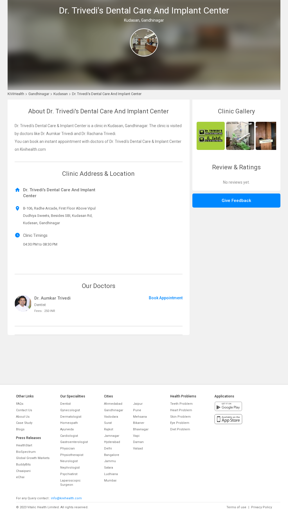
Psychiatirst (68, 474)
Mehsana (140, 417)
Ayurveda (67, 429)
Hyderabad (112, 442)
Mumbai (110, 480)
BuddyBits (23, 464)
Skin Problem (180, 417)
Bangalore (111, 455)
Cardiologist (69, 436)
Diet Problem (180, 429)
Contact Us (24, 410)
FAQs (19, 404)
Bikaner (138, 423)
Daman (138, 442)
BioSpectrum (26, 452)
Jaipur (138, 404)
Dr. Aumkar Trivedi (52, 298)
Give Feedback (236, 200)
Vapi (136, 436)
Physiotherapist (71, 455)
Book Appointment (166, 298)
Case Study (24, 423)
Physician (67, 448)
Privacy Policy (261, 507)
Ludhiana (111, 474)
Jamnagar (111, 436)
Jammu (110, 461)
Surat (108, 423)
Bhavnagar (140, 429)
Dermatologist (70, 417)
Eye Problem (179, 423)
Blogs (20, 429)
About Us (23, 417)
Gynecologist (70, 410)
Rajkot (108, 429)
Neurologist (69, 461)
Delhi (108, 448)
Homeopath (69, 423)
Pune (137, 410)
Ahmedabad (113, 404)
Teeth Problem (181, 404)
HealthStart (24, 445)
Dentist (65, 404)
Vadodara (111, 417)
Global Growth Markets (33, 458)
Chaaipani (23, 471)
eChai (20, 477)
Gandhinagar (113, 410)
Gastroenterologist (74, 442)
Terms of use (236, 507)
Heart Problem (181, 410)
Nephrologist (70, 467)
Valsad (138, 448)
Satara (108, 467)
